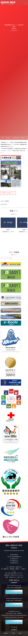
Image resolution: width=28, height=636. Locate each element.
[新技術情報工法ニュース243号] (8, 223)
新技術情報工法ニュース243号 (8, 231)
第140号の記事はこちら (9, 193)
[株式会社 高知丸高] (8, 2)
